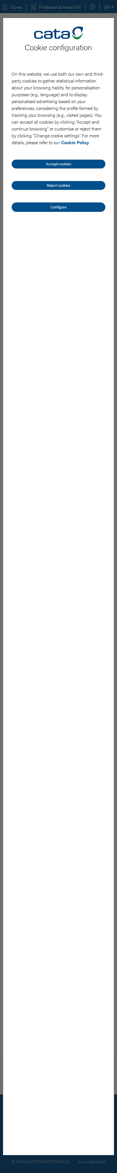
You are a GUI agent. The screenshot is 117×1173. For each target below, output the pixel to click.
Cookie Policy (75, 142)
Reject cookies (58, 185)
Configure (58, 207)
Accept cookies (58, 163)
